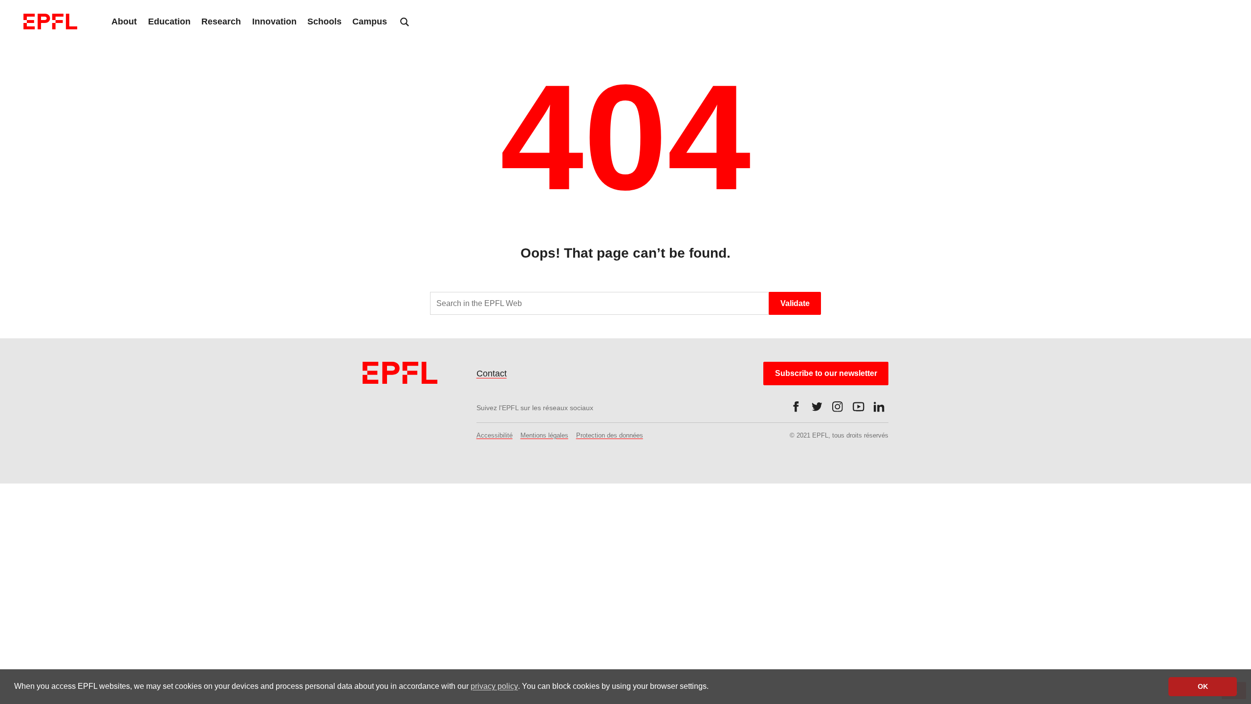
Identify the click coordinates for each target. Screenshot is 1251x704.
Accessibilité (494, 435)
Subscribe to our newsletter (826, 373)
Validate (795, 303)
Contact (491, 373)
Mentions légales (544, 435)
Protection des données (609, 435)
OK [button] (1203, 686)
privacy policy (494, 686)
